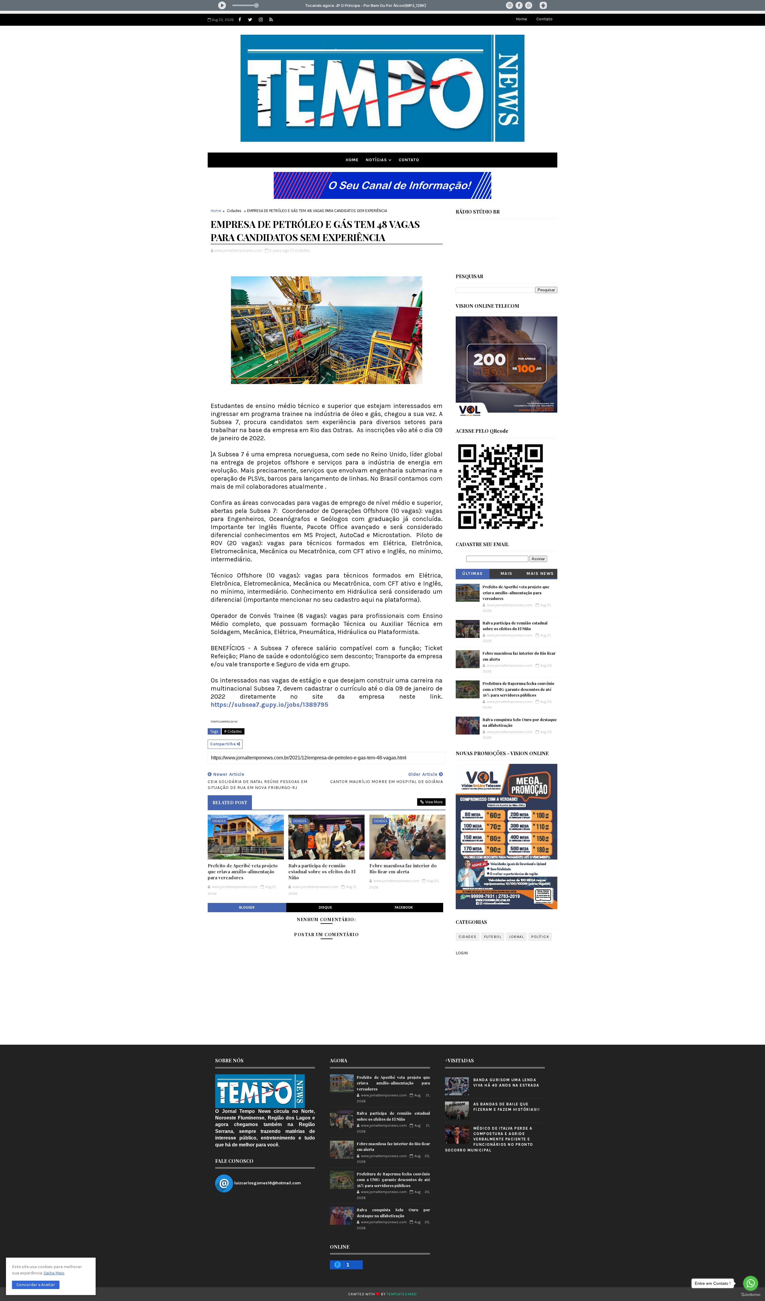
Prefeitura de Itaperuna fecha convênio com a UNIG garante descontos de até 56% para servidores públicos (518, 689)
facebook (404, 907)
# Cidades (233, 731)
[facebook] (239, 19)
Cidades (234, 210)
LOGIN (462, 953)
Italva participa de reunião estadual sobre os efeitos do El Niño (322, 872)
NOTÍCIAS (376, 159)
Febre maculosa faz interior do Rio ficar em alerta (403, 869)
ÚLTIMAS (472, 573)
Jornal (516, 937)
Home (521, 19)
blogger (247, 907)
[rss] (271, 19)
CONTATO (409, 159)
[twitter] (250, 19)
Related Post (229, 802)
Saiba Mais (54, 1273)
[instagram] (260, 19)
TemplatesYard (402, 1294)
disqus (325, 907)
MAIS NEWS (540, 573)
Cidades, (302, 250)
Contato (544, 19)
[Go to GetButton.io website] (750, 1295)
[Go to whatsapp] (750, 1283)
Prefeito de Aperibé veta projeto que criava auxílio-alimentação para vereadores (243, 872)
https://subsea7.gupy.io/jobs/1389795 (269, 704)
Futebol (493, 937)
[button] (35, 1285)
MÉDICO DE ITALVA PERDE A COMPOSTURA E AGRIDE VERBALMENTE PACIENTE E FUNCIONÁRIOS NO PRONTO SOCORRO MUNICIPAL (489, 1139)
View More (434, 802)
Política (540, 937)
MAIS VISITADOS (506, 574)
